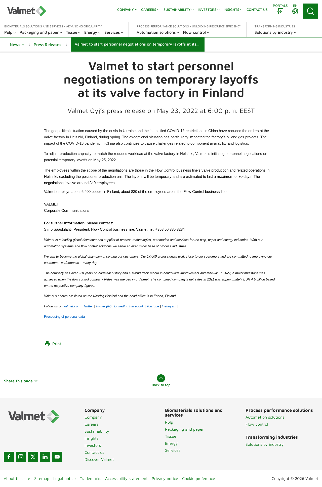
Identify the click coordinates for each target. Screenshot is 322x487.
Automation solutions (265, 417)
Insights (91, 438)
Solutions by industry (265, 444)
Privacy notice (165, 478)
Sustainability (97, 431)
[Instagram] (21, 457)
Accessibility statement (126, 478)
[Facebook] (9, 457)
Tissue (170, 436)
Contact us (94, 452)
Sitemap (41, 478)
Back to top (161, 385)
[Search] (310, 11)
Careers (91, 424)
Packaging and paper (184, 429)
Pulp (169, 422)
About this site (17, 478)
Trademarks (90, 478)
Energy (171, 443)
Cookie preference (198, 478)
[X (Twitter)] (33, 457)
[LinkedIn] (45, 457)
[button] (17, 44)
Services (172, 450)
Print (56, 343)
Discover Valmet (99, 459)
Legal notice (64, 478)
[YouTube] (57, 457)
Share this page (18, 381)
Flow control (257, 424)
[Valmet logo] (26, 11)
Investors (93, 445)
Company (93, 417)
